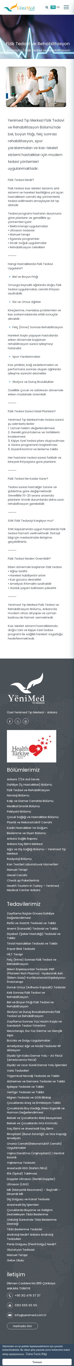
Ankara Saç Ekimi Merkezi (25, 844)
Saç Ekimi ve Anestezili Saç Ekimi (30, 1128)
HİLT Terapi (15, 954)
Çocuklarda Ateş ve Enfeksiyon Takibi (34, 1103)
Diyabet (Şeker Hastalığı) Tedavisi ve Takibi (34, 936)
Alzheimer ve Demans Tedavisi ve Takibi (36, 1081)
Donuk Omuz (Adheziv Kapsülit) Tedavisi (36, 987)
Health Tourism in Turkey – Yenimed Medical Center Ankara (33, 888)
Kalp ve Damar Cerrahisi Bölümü (30, 801)
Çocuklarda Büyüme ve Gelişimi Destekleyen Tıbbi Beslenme (29, 1212)
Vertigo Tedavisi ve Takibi (25, 1092)
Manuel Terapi (17, 870)
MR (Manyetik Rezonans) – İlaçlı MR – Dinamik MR (33, 1192)
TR (53, 7)
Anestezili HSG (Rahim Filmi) (27, 1168)
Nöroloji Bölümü (18, 795)
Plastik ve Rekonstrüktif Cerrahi (29, 822)
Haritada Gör (22, 1326)
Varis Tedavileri (18, 1070)
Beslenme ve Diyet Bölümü (26, 833)
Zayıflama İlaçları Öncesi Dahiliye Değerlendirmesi (30, 915)
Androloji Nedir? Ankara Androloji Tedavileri (30, 1236)
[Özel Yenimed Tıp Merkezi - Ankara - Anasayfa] (19, 7)
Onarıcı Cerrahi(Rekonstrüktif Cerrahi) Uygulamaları (34, 1146)
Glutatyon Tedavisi (21, 1250)
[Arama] (46, 7)
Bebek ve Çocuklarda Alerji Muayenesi (34, 1118)
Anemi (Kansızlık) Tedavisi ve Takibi (32, 928)
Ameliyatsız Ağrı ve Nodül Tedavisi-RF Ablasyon (34, 1048)
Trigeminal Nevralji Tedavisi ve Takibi (33, 1076)
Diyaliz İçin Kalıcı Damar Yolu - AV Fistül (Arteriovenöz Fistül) (34, 1058)
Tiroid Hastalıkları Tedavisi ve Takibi (32, 943)
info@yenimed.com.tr (30, 1315)
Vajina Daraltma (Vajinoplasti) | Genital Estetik (35, 1155)
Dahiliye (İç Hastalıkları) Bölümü (29, 784)
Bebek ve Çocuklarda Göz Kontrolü (32, 1123)
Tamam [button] (37, 1362)
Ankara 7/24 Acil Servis (23, 779)
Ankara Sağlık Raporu (22, 838)
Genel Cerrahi (17, 875)
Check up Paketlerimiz (23, 880)
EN (58, 7)
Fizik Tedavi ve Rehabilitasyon (28, 790)
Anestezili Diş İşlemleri (23, 1205)
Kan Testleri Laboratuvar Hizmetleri (32, 864)
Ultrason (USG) (18, 1184)
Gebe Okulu (15, 1260)
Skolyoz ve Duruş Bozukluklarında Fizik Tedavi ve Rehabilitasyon (33, 1014)
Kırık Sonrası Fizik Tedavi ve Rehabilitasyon (26, 994)
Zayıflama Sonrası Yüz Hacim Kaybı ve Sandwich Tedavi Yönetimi (34, 1023)
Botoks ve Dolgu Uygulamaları (28, 1040)
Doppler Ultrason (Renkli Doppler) (31, 1179)
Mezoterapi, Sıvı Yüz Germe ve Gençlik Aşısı (34, 1033)
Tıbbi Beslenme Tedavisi (24, 1229)
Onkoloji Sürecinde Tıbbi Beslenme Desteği (32, 1222)
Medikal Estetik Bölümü (23, 806)
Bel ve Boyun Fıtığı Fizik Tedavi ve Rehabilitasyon (30, 1004)
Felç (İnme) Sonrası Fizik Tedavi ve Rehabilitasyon (31, 961)
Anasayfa (14, 50)
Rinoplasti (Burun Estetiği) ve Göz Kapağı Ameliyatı (37, 1136)
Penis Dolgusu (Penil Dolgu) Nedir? (31, 1244)
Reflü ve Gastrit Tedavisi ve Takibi (31, 923)
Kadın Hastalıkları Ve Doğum (27, 828)
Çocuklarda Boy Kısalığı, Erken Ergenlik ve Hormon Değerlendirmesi (36, 1110)
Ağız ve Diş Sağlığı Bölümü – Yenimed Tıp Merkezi (36, 851)
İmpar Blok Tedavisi (21, 949)
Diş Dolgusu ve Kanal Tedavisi (28, 1199)
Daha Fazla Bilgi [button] (36, 1354)
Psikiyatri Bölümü (19, 811)
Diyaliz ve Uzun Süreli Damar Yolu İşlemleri (37, 1065)
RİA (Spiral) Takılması (22, 1173)
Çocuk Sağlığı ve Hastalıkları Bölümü (33, 817)
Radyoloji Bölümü (19, 859)
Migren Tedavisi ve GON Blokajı (29, 1097)
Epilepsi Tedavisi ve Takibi (25, 1087)
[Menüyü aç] (66, 7)
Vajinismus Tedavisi (21, 1163)
